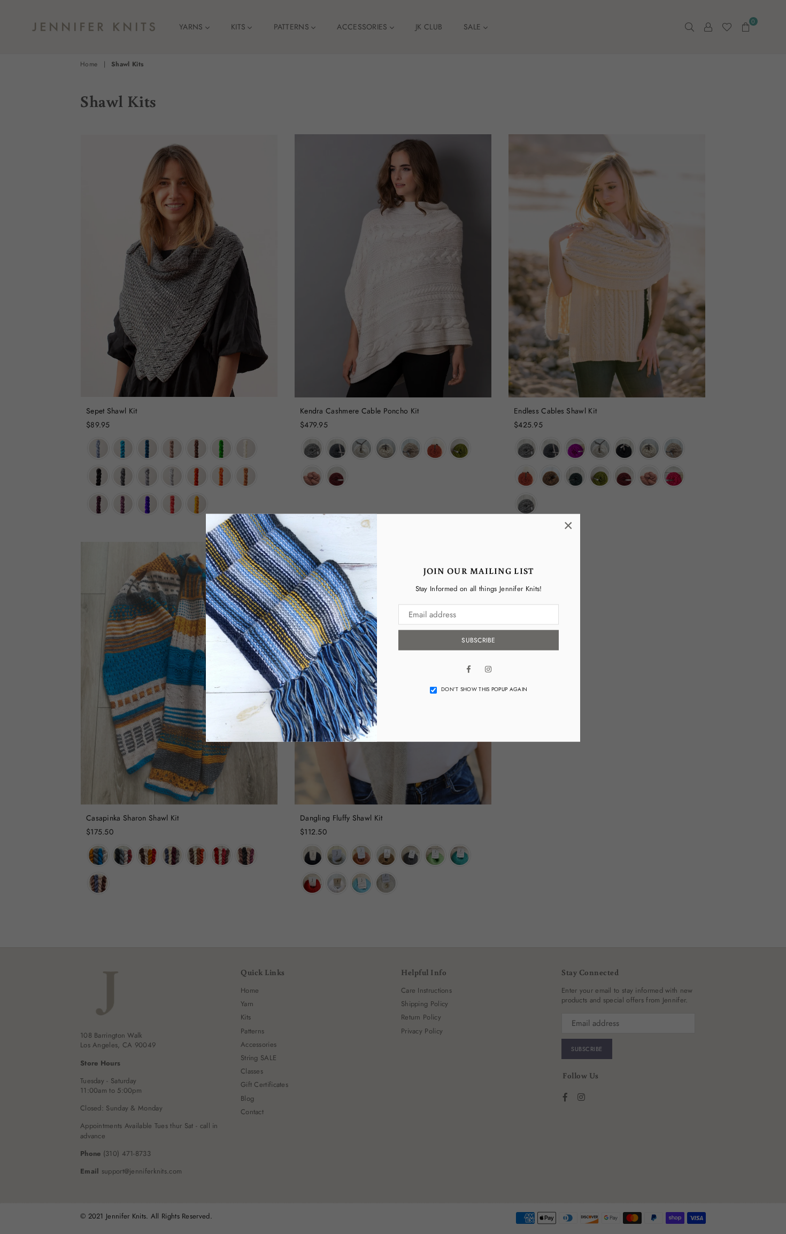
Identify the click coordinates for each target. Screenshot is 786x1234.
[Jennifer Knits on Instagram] (488, 668)
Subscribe (478, 640)
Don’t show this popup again (484, 689)
